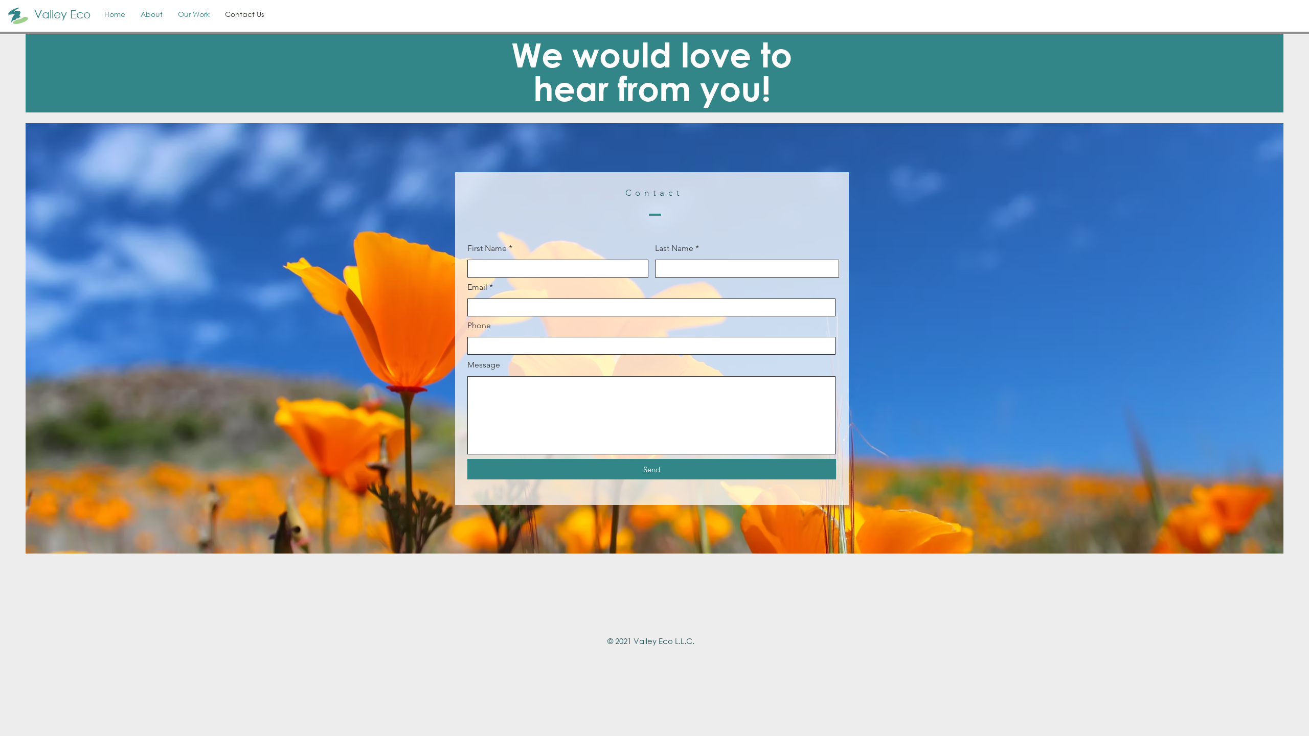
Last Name (674, 248)
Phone (479, 325)
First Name (487, 248)
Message (483, 365)
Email (477, 287)
